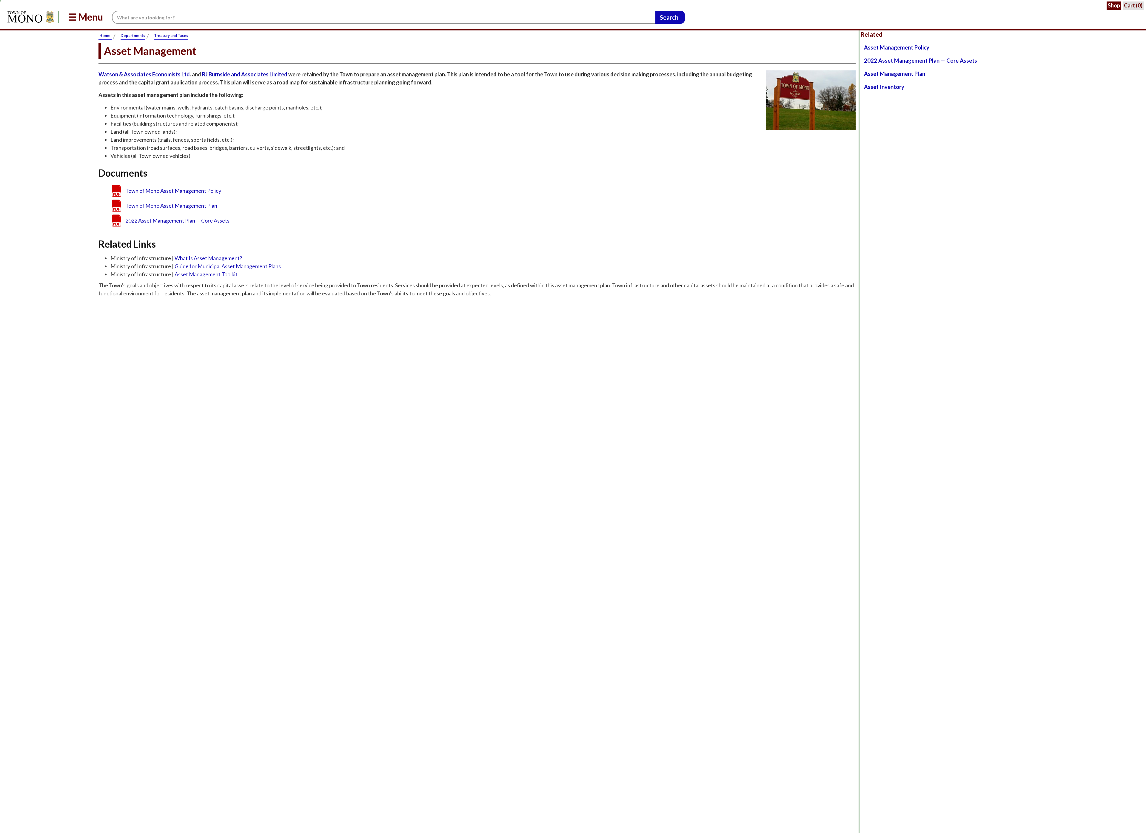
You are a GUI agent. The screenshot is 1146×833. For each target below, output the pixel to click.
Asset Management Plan (894, 73)
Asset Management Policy (896, 47)
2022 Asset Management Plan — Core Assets (177, 220)
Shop (1114, 5)
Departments (133, 35)
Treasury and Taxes (171, 35)
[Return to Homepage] (29, 17)
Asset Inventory (884, 87)
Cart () (1133, 5)
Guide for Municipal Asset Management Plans (228, 266)
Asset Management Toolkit (206, 274)
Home (104, 35)
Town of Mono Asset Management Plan (171, 205)
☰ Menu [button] (85, 17)
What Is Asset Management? (208, 258)
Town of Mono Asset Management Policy (173, 190)
